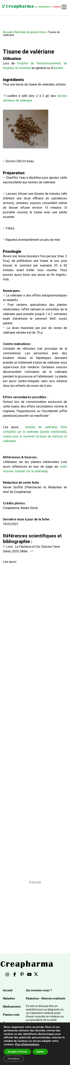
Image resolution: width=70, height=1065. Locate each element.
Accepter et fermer (17, 1051)
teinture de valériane (41, 427)
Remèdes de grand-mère (29, 32)
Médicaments (12, 1006)
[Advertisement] (34, 717)
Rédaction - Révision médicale (45, 998)
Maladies (9, 998)
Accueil (7, 32)
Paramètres (14, 1058)
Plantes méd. (11, 1014)
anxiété (58, 68)
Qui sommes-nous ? (39, 990)
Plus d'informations (27, 1044)
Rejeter (40, 1051)
